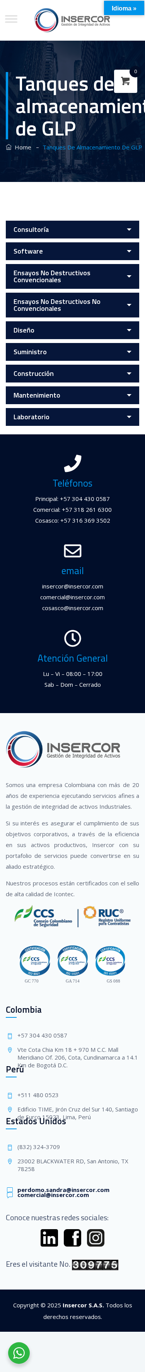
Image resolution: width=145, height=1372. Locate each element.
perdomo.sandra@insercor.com (63, 1190)
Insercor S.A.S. (83, 1305)
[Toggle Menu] (11, 18)
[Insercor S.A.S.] (72, 20)
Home (21, 147)
